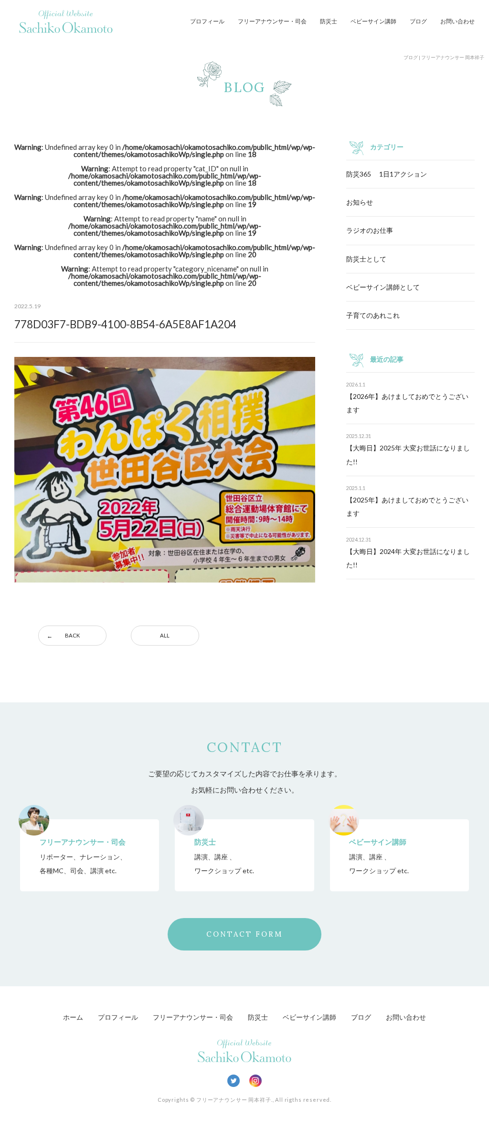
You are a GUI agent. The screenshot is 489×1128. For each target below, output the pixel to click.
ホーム (73, 1017)
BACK (72, 635)
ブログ (418, 21)
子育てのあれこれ (373, 315)
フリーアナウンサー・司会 (272, 21)
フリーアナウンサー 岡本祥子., (235, 1100)
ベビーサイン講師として (383, 287)
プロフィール (207, 21)
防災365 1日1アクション (386, 174)
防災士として (366, 259)
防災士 (328, 21)
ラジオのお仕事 (369, 230)
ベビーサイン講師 (373, 21)
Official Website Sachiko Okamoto (66, 21)
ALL (165, 635)
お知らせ (359, 202)
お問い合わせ (457, 21)
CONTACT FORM (244, 934)
